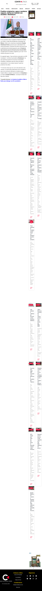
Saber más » (31, 93)
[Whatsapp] (33, 578)
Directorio (18, 587)
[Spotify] (27, 578)
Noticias (39, 8)
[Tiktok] (36, 3)
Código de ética (18, 579)
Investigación (14, 8)
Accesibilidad (18, 577)
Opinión (33, 8)
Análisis (21, 8)
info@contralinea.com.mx (18, 584)
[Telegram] (30, 578)
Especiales (27, 8)
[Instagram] (33, 576)
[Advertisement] (14, 92)
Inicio (2, 8)
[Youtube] (38, 3)
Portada (7, 8)
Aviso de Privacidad (18, 574)
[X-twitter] (34, 3)
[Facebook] (32, 3)
